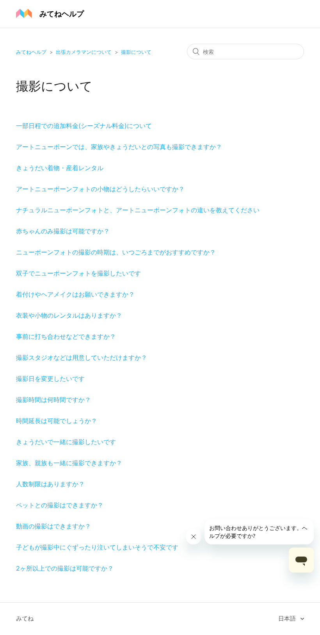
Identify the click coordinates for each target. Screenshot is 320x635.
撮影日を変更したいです (50, 378)
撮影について (136, 52)
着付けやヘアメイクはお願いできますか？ (75, 294)
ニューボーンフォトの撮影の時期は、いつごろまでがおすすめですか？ (116, 252)
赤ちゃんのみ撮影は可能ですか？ (63, 231)
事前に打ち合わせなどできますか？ (66, 336)
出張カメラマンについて (84, 52)
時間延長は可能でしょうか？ (56, 421)
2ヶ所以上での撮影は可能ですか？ (65, 568)
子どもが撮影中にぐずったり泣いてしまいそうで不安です (97, 547)
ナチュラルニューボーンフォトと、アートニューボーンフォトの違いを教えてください (138, 210)
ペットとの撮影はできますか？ (59, 505)
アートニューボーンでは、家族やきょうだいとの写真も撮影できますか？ (119, 147)
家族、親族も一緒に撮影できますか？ (69, 463)
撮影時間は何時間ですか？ (53, 400)
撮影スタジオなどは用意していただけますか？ (81, 357)
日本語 (287, 618)
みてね (25, 618)
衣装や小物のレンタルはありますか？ (69, 315)
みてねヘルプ (31, 52)
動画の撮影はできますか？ (53, 526)
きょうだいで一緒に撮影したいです (66, 442)
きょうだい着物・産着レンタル (59, 168)
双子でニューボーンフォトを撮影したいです (78, 273)
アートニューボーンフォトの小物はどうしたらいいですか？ (100, 189)
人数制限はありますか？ (50, 484)
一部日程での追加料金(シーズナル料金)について (84, 126)
